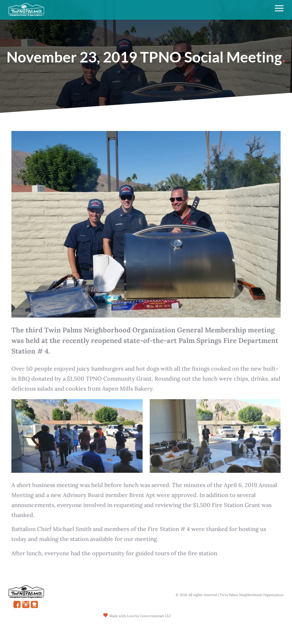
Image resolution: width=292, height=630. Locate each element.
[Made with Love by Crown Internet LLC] (105, 615)
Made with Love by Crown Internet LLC (140, 616)
